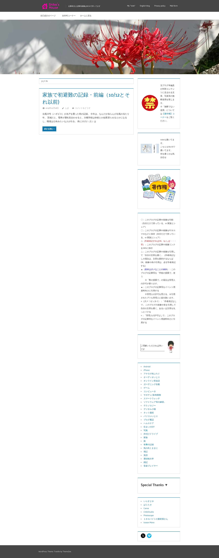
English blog (145, 6)
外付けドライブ (151, 434)
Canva (146, 508)
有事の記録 (149, 444)
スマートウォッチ (152, 398)
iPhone (147, 370)
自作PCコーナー (69, 15)
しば (67, 108)
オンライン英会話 (152, 380)
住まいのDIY (149, 426)
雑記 (146, 462)
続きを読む (48, 129)
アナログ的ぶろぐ (152, 373)
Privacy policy (159, 6)
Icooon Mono (149, 522)
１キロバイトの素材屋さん (156, 519)
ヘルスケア (149, 423)
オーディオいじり (152, 377)
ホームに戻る (86, 15)
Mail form (174, 6)
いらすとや (149, 501)
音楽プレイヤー (151, 465)
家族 (146, 437)
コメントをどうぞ (82, 108)
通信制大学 (149, 458)
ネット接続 (149, 412)
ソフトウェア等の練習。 (155, 402)
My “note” (131, 6)
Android (147, 366)
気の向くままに (151, 448)
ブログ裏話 (149, 419)
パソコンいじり (151, 416)
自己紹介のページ (49, 15)
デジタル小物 (150, 409)
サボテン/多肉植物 (152, 395)
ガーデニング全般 (152, 384)
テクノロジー (150, 405)
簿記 (146, 451)
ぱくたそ (148, 504)
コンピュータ (150, 391)
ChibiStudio (149, 512)
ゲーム (147, 388)
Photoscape (149, 515)
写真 (146, 430)
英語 (146, 455)
